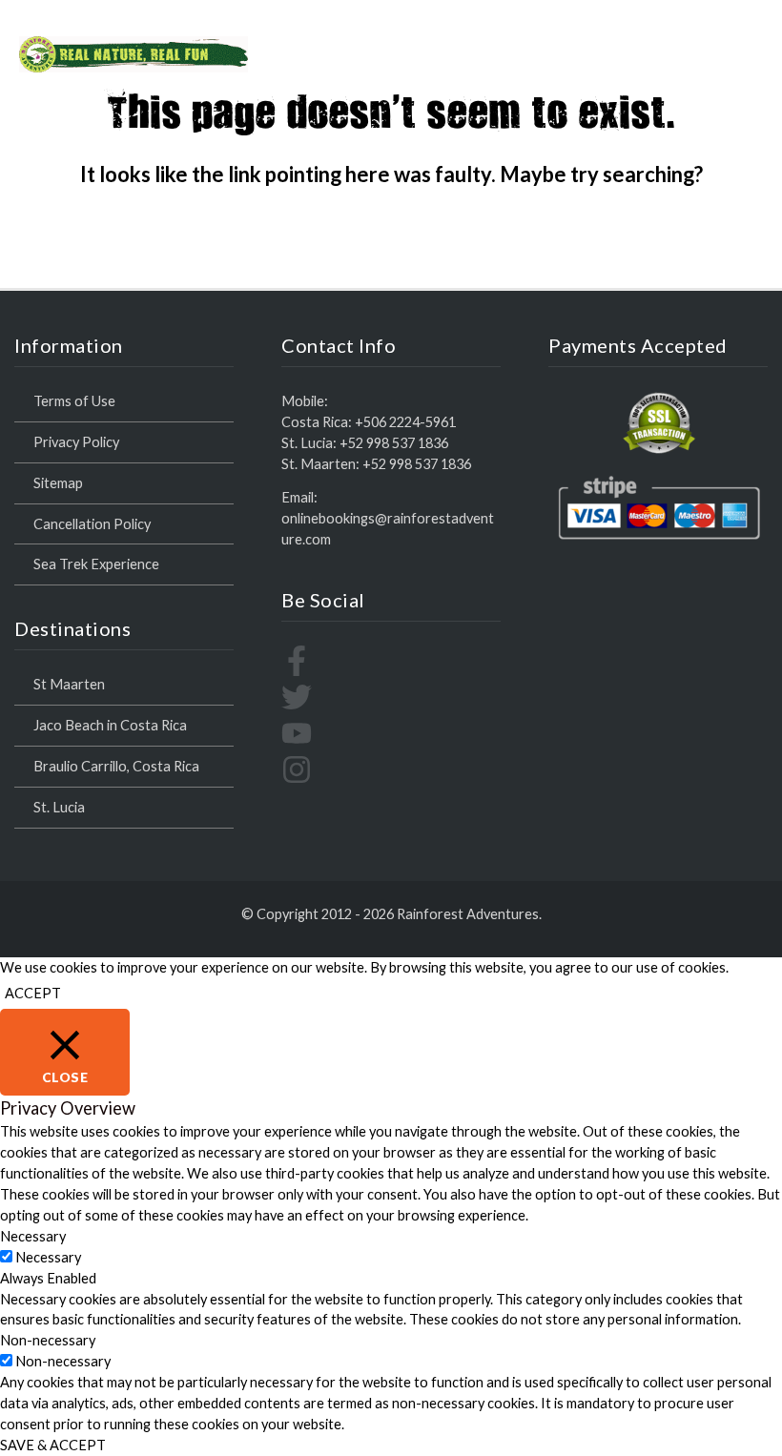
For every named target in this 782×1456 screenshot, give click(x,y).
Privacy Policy (76, 442)
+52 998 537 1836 (394, 443)
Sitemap (58, 483)
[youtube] (296, 743)
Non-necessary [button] (47, 1340)
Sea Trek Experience (96, 564)
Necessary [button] (33, 1236)
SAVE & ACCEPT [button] (53, 1445)
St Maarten (69, 684)
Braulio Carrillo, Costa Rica (116, 766)
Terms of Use (74, 401)
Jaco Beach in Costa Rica (110, 725)
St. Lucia (59, 807)
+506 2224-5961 (405, 422)
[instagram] (296, 779)
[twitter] (296, 707)
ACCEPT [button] (33, 993)
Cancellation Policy (92, 524)
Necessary (48, 1257)
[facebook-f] (296, 671)
